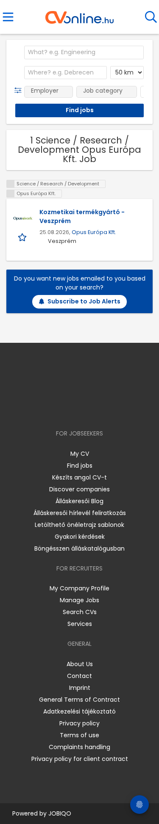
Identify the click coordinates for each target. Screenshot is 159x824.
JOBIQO (59, 813)
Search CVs (80, 612)
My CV (79, 453)
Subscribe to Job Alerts (83, 301)
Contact (79, 676)
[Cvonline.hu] (79, 14)
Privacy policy (79, 723)
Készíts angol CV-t (79, 477)
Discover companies (79, 489)
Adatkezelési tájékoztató (79, 711)
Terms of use (79, 735)
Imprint (79, 687)
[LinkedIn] (88, 409)
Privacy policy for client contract (79, 759)
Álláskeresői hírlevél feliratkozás (79, 513)
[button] (19, 90)
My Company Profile (79, 588)
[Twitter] (100, 409)
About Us (80, 664)
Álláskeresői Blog (79, 501)
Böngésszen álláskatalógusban (79, 548)
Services (79, 624)
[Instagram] (74, 409)
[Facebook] (60, 409)
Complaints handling (79, 747)
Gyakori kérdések (80, 536)
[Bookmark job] (23, 237)
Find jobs (79, 465)
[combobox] (84, 52)
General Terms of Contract (79, 699)
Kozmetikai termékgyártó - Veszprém (82, 216)
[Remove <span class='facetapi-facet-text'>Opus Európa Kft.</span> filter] (10, 193)
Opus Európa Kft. (94, 232)
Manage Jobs (79, 600)
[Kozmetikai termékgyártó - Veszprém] (22, 218)
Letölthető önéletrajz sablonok (79, 525)
